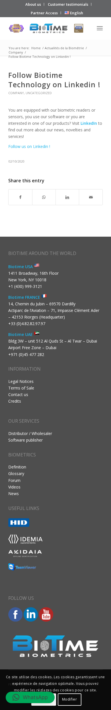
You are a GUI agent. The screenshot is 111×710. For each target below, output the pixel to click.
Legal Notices (21, 381)
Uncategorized (39, 93)
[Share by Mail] (90, 197)
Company (16, 93)
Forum (14, 480)
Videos (14, 487)
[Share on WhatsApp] (44, 197)
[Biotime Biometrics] (46, 28)
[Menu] (100, 28)
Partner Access (44, 12)
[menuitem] (33, 4)
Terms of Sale (21, 388)
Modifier (69, 699)
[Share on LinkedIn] (67, 197)
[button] (30, 697)
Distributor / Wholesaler (30, 433)
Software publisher (25, 440)
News (13, 493)
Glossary (16, 473)
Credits (14, 401)
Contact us (18, 394)
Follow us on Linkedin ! (29, 146)
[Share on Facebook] (20, 197)
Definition (17, 467)
